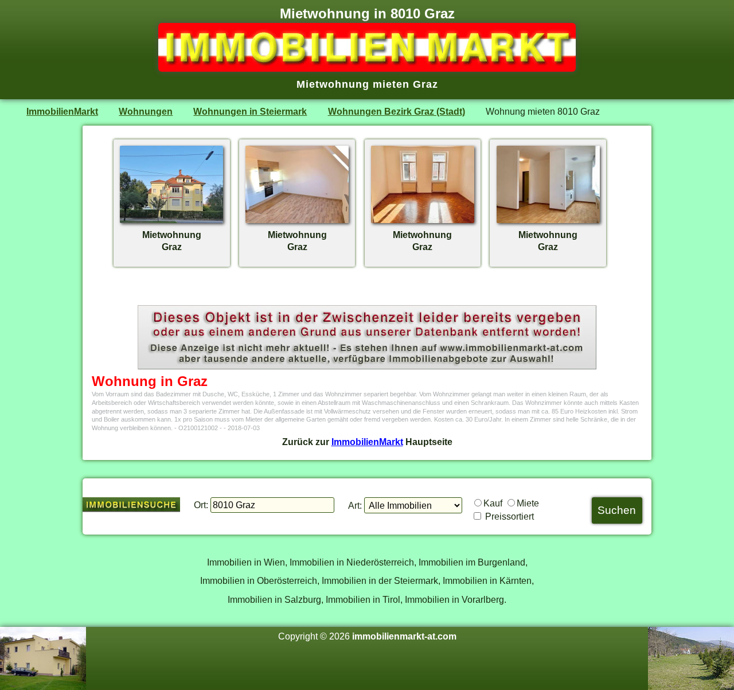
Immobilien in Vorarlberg (454, 599)
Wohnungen (146, 111)
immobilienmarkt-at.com (404, 636)
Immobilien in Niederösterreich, (353, 562)
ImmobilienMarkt (62, 111)
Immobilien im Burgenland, (473, 562)
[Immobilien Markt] (367, 68)
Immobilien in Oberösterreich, (259, 580)
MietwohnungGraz (171, 240)
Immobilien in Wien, (247, 562)
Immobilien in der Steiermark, (381, 580)
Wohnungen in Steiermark (250, 111)
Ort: (201, 505)
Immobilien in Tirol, (364, 599)
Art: (355, 505)
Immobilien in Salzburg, (275, 599)
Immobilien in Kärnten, (488, 580)
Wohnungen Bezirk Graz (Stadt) (396, 111)
